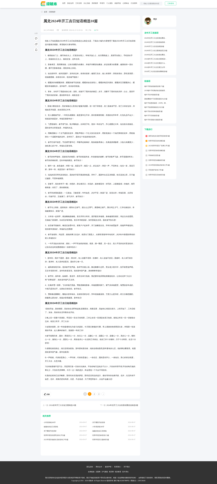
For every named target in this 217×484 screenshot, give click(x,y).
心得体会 (126, 3)
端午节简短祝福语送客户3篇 (154, 86)
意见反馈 (89, 467)
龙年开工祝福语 (151, 33)
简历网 (111, 472)
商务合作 (99, 467)
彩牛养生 (125, 472)
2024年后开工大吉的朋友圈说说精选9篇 (122, 405)
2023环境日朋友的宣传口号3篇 (159, 165)
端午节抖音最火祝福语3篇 (153, 120)
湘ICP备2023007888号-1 (122, 481)
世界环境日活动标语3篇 (156, 175)
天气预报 (104, 472)
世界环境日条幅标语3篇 (156, 160)
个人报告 (109, 3)
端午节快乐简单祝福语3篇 (153, 111)
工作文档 (78, 3)
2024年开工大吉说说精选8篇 (154, 46)
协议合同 (70, 3)
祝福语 (147, 81)
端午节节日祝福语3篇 (151, 115)
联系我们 (117, 467)
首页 (63, 3)
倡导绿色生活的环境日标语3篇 (159, 136)
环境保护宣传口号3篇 (155, 170)
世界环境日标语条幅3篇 (156, 150)
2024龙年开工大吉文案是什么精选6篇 (157, 63)
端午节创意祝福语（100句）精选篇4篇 (157, 103)
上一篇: (46, 405)
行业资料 (134, 3)
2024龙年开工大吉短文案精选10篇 (62, 405)
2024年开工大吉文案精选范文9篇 (155, 50)
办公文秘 (87, 3)
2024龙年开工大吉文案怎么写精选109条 (158, 67)
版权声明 (108, 467)
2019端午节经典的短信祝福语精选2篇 (157, 90)
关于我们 (127, 467)
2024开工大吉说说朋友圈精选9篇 (155, 71)
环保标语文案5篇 (154, 155)
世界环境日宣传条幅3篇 (156, 141)
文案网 (98, 472)
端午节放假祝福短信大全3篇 (154, 107)
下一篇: (103, 405)
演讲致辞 (95, 3)
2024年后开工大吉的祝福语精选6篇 (156, 42)
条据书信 (117, 3)
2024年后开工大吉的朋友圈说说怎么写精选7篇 (160, 38)
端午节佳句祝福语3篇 (151, 95)
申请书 (102, 3)
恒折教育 (118, 472)
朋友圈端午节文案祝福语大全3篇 (155, 99)
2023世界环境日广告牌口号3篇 (159, 146)
